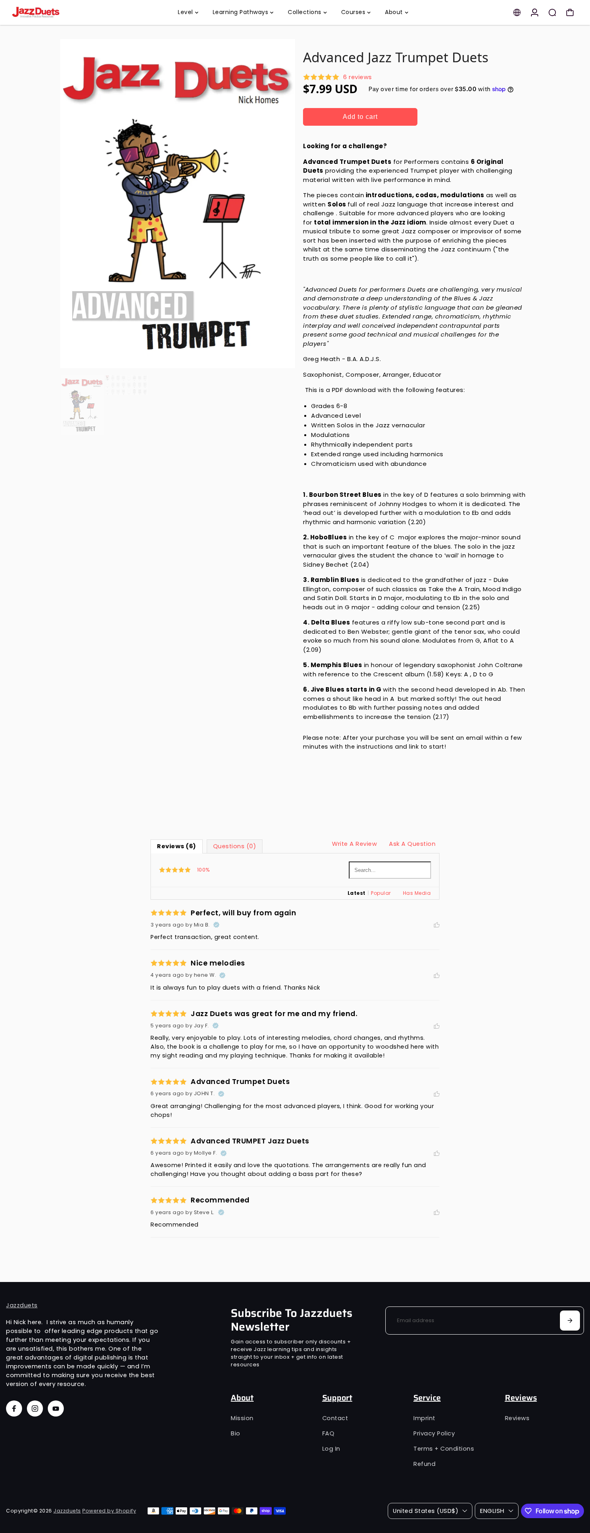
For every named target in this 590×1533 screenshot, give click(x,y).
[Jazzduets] (62, 12)
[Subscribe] (569, 1320)
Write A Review (354, 844)
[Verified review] (216, 925)
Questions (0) (234, 846)
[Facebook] (14, 1408)
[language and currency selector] (517, 12)
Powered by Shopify (109, 1510)
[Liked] (436, 925)
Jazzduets (22, 1305)
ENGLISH (492, 1511)
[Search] (552, 12)
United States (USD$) (425, 1511)
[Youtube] (56, 1408)
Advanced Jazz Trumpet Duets (395, 57)
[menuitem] (188, 12)
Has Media (417, 893)
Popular (381, 893)
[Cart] (570, 12)
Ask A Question (412, 844)
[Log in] (535, 12)
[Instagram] (35, 1408)
